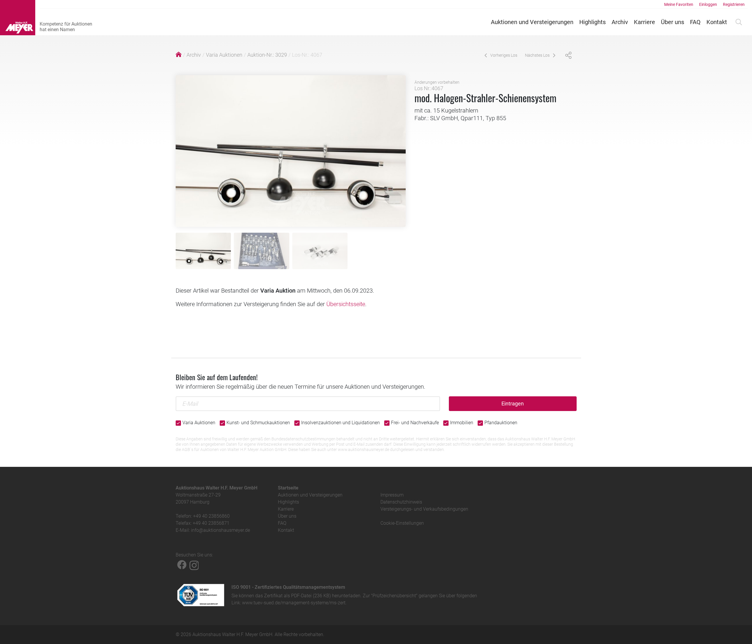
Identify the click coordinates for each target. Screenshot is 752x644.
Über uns (672, 22)
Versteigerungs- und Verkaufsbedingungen (424, 509)
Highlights (592, 22)
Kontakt (716, 22)
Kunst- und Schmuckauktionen (258, 422)
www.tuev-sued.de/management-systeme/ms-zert (293, 603)
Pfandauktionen (500, 422)
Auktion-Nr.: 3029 (267, 55)
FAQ (695, 22)
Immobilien (461, 422)
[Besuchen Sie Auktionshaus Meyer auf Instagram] (194, 564)
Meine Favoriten (678, 4)
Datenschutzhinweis (401, 502)
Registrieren (734, 4)
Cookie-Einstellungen (402, 523)
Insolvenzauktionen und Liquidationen (340, 422)
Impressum (392, 495)
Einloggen (708, 4)
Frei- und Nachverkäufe (415, 422)
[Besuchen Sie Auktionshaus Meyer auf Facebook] (182, 564)
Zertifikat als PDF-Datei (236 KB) (297, 595)
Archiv (620, 22)
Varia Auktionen (224, 55)
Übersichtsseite (345, 304)
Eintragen (512, 403)
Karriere (644, 22)
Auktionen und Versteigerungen (532, 22)
